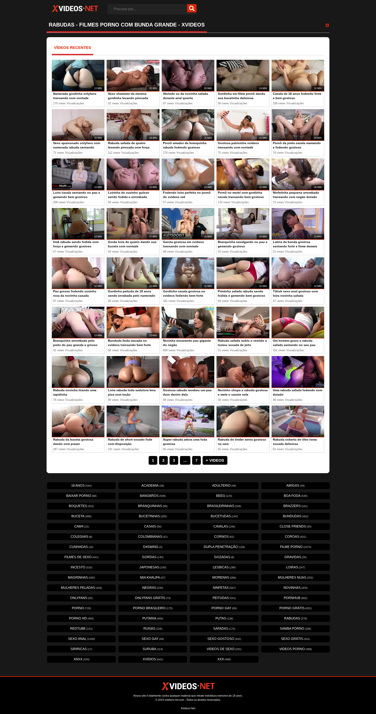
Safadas (224, 628)
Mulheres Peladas (81, 587)
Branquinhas (153, 506)
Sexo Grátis (295, 639)
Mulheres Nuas (295, 577)
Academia (152, 485)
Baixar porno (81, 496)
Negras (152, 587)
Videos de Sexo (224, 649)
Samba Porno (295, 628)
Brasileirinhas (224, 506)
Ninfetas (224, 587)
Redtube (81, 628)
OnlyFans (81, 598)
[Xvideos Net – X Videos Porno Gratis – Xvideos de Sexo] (75, 8)
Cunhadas (81, 547)
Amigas (295, 485)
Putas (224, 618)
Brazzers (295, 506)
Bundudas (295, 516)
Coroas (295, 536)
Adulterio (224, 485)
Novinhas (296, 587)
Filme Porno (295, 547)
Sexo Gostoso (224, 639)
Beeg (224, 496)
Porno (81, 608)
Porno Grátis (295, 608)
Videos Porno (295, 649)
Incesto (81, 567)
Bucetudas (224, 516)
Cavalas (224, 526)
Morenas (224, 577)
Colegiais (81, 536)
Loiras (295, 567)
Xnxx (81, 659)
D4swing (152, 547)
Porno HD (81, 618)
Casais (152, 526)
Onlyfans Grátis (153, 598)
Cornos (224, 536)
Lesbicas (224, 567)
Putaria (152, 618)
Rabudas (295, 618)
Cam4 (81, 526)
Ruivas (152, 628)
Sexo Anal (81, 639)
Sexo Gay (153, 639)
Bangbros (153, 496)
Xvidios (153, 659)
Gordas (152, 557)
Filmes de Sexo (81, 557)
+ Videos (215, 460)
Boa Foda (295, 496)
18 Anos (81, 485)
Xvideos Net (188, 708)
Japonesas (152, 567)
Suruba (153, 649)
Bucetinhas (153, 516)
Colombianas (153, 536)
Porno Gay (224, 608)
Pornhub (295, 598)
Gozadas (224, 557)
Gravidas (295, 557)
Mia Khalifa (152, 577)
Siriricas (81, 649)
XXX (224, 659)
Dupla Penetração (224, 547)
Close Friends (295, 526)
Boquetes (81, 506)
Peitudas (224, 598)
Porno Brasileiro (153, 608)
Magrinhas (81, 577)
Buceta (81, 516)
